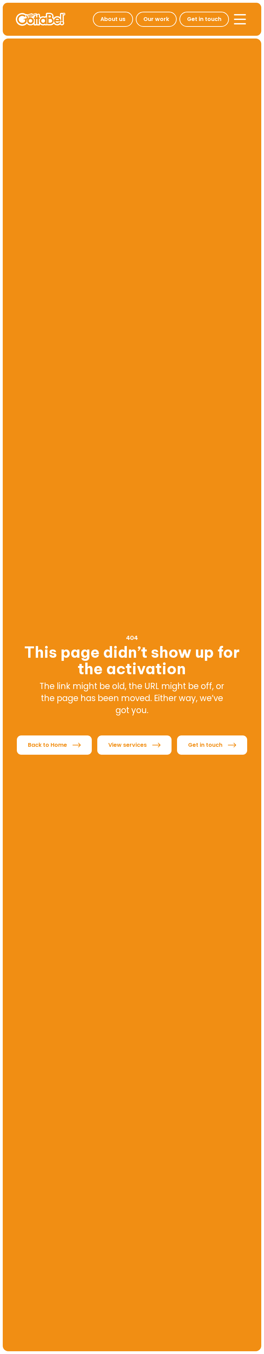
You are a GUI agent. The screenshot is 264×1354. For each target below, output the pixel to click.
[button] (240, 19)
